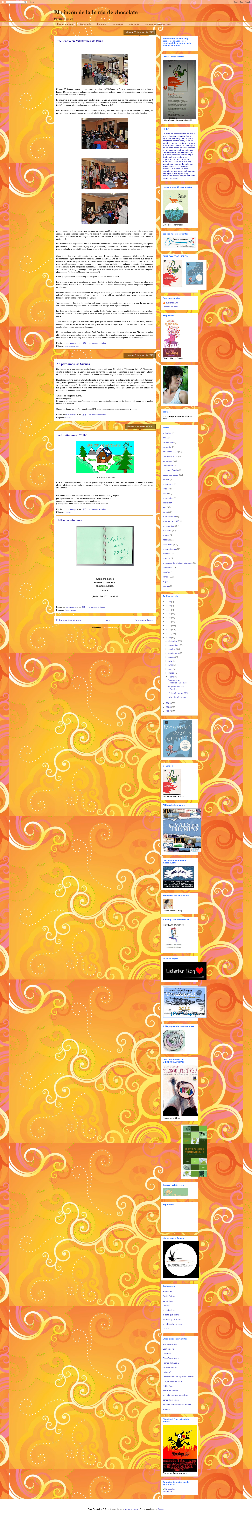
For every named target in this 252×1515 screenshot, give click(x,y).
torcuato (166, 1409)
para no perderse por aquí (158, 24)
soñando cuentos (171, 1400)
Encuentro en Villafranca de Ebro (79, 40)
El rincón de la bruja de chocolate (96, 12)
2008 (168, 707)
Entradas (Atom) (111, 627)
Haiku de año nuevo (69, 520)
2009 (168, 703)
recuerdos (167, 567)
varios (68, 418)
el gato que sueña (171, 1315)
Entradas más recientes (68, 620)
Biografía (101, 24)
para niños (117, 24)
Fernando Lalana (171, 1363)
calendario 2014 (170, 456)
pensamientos (169, 549)
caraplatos (167, 461)
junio (170, 665)
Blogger (161, 1509)
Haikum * (167, 1372)
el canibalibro (169, 1310)
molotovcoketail (132, 1509)
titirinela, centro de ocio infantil (177, 1404)
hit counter (168, 1491)
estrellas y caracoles (172, 1319)
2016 (168, 613)
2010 (168, 637)
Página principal (65, 24)
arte (164, 438)
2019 (168, 605)
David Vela (168, 1301)
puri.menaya (172, 303)
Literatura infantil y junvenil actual (178, 1377)
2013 (168, 625)
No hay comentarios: (98, 343)
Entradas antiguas (144, 620)
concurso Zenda (170, 470)
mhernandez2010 (171, 521)
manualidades (169, 516)
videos (166, 586)
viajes (165, 581)
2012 (168, 629)
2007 (168, 711)
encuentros (70, 346)
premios (166, 558)
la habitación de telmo (173, 1324)
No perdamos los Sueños (73, 363)
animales (167, 433)
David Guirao (169, 1296)
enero (171, 677)
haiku (67, 610)
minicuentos (168, 526)
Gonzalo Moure (170, 1367)
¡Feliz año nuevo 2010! (71, 435)
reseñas (166, 572)
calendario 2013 (170, 452)
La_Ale (166, 1328)
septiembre (173, 653)
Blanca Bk (167, 1291)
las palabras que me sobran (176, 1395)
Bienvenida (85, 24)
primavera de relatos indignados (177, 563)
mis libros (134, 24)
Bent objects (168, 1349)
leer (77, 346)
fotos (165, 489)
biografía (167, 447)
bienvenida (168, 442)
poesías (166, 553)
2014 (168, 621)
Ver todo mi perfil (170, 307)
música (166, 535)
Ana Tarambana (170, 1344)
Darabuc (167, 1353)
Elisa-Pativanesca (171, 1358)
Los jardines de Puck (172, 1381)
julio (170, 661)
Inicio (107, 620)
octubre (172, 649)
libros (165, 512)
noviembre (173, 645)
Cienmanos (168, 465)
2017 (168, 610)
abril (170, 669)
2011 (168, 633)
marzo (171, 673)
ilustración (167, 503)
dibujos (166, 479)
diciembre (173, 641)
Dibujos (166, 1305)
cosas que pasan (170, 475)
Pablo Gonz (168, 1386)
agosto (171, 657)
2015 (168, 617)
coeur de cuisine (170, 1391)
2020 (168, 602)
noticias (166, 540)
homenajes (168, 498)
